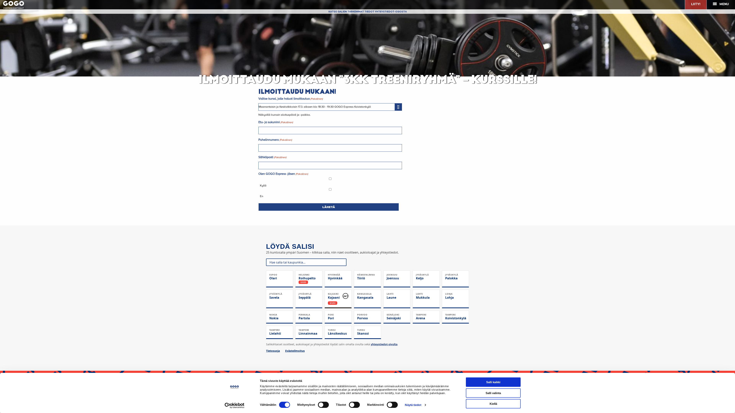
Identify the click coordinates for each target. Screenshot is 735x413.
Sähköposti (272, 157)
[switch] (323, 405)
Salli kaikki (493, 382)
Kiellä (493, 403)
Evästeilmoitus (295, 351)
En (261, 196)
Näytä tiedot (413, 404)
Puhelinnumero (275, 139)
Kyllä (263, 185)
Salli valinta (493, 393)
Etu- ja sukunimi (275, 122)
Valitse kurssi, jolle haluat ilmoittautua (290, 98)
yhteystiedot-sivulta (384, 344)
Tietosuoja (273, 351)
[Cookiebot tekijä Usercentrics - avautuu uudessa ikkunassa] (234, 405)
